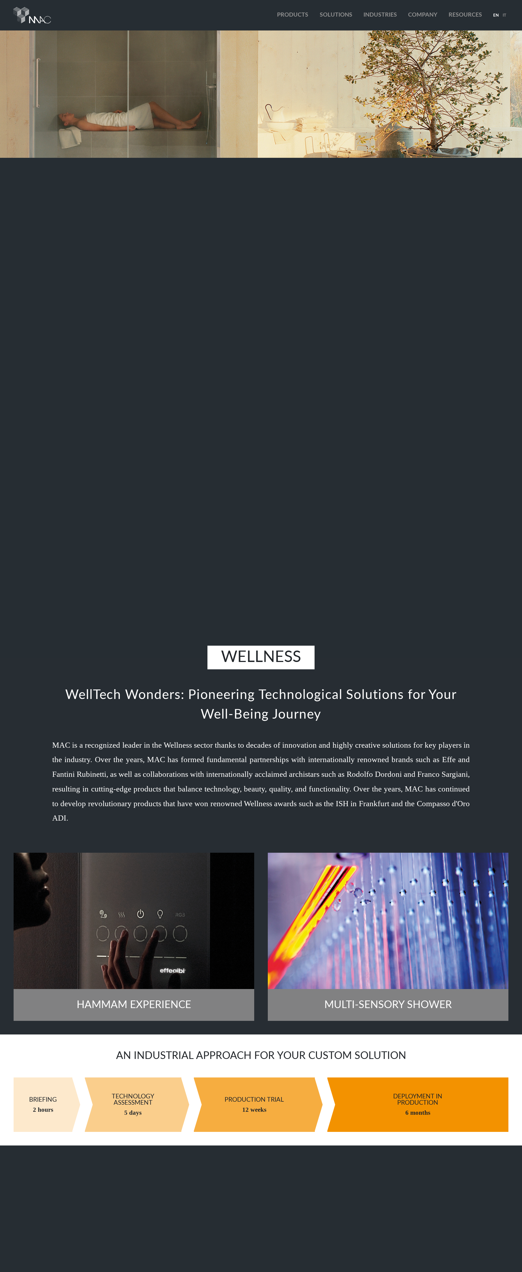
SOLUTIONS (336, 15)
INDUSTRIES (380, 15)
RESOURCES (465, 15)
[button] (496, 15)
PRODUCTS (292, 15)
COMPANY (422, 15)
